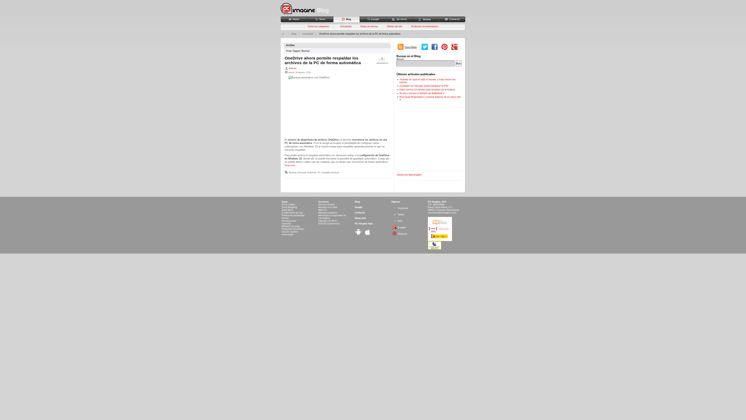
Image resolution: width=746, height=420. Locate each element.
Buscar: (400, 59)
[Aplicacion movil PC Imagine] (358, 234)
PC (318, 172)
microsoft (301, 172)
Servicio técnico (326, 204)
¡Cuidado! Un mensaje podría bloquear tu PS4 (423, 86)
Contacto (360, 212)
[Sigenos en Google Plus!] (455, 47)
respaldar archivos (330, 172)
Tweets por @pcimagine (409, 174)
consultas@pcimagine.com (442, 212)
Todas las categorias (318, 26)
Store (285, 201)
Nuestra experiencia (329, 223)
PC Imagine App (363, 223)
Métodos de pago (291, 226)
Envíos (285, 218)
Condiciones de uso (292, 212)
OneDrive (311, 172)
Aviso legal (287, 234)
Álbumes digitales (327, 212)
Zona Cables (288, 204)
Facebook (403, 208)
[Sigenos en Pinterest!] (445, 47)
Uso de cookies (290, 231)
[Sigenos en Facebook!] (435, 47)
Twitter (401, 214)
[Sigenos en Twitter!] (426, 47)
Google (359, 207)
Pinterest (402, 234)
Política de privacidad (293, 215)
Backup (292, 172)
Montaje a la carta (327, 207)
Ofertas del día (394, 26)
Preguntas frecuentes (293, 229)
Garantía (286, 223)
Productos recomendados (424, 26)
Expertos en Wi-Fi (327, 221)
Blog (294, 33)
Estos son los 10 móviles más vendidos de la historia (427, 89)
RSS (400, 221)
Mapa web (360, 218)
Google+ (402, 227)
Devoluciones (289, 221)
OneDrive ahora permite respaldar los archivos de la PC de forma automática (323, 60)
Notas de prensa (369, 26)
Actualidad (345, 26)
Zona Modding (289, 207)
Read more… (291, 165)
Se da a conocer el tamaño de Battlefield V (421, 93)
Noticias (292, 68)
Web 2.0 (322, 210)
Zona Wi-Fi (287, 210)
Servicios (323, 201)
